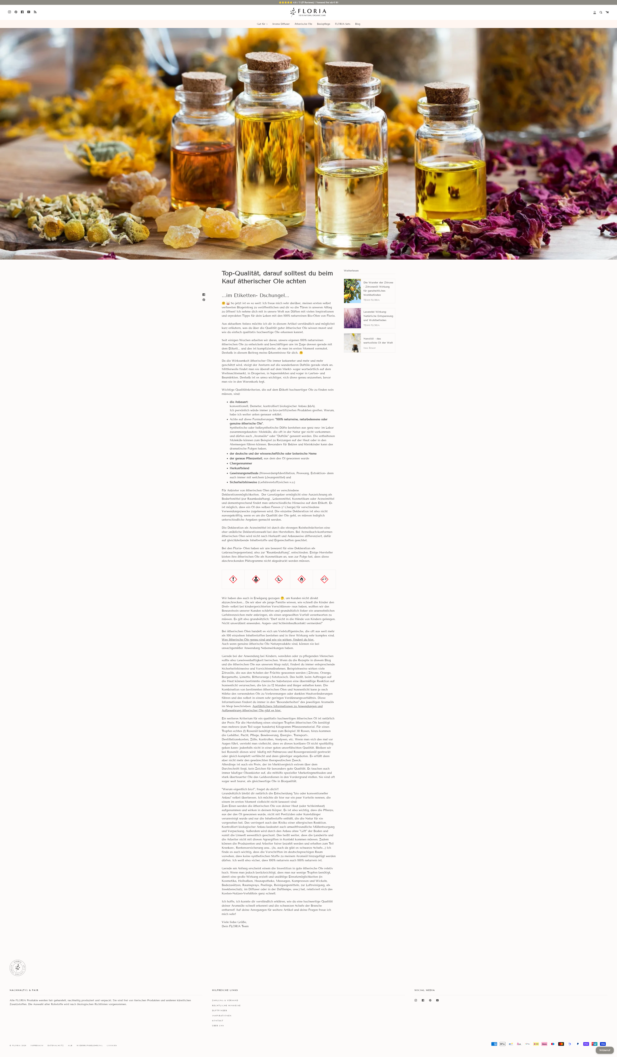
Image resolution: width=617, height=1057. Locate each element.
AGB (70, 1045)
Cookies (112, 1045)
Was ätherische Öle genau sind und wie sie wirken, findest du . (268, 639)
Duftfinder (219, 1010)
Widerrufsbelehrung (90, 1045)
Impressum (37, 1045)
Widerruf (604, 1050)
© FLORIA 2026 (18, 1045)
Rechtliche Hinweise (226, 1005)
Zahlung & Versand (225, 1000)
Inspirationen (222, 1016)
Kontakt (217, 1021)
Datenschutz (56, 1045)
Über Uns (218, 1026)
